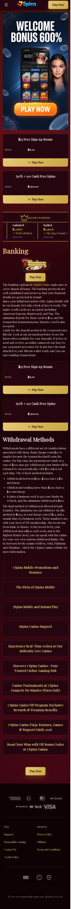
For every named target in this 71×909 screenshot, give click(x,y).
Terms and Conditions (48, 849)
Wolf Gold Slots (21, 233)
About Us (42, 826)
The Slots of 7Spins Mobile (35, 587)
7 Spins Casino (41, 284)
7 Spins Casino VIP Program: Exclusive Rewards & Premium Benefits (36, 707)
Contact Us (10, 849)
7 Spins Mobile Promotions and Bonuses (35, 569)
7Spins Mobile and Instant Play (35, 607)
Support (8, 834)
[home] (29, 7)
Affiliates (41, 842)
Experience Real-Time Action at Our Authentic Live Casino (35, 648)
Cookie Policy (11, 857)
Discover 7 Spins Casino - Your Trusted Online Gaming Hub (35, 668)
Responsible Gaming (15, 842)
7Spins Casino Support (35, 626)
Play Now (58, 5)
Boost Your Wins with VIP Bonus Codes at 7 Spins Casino (35, 746)
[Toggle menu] (6, 4)
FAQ (6, 826)
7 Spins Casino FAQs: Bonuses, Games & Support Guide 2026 (35, 727)
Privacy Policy (44, 834)
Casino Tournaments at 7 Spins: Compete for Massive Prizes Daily (35, 687)
